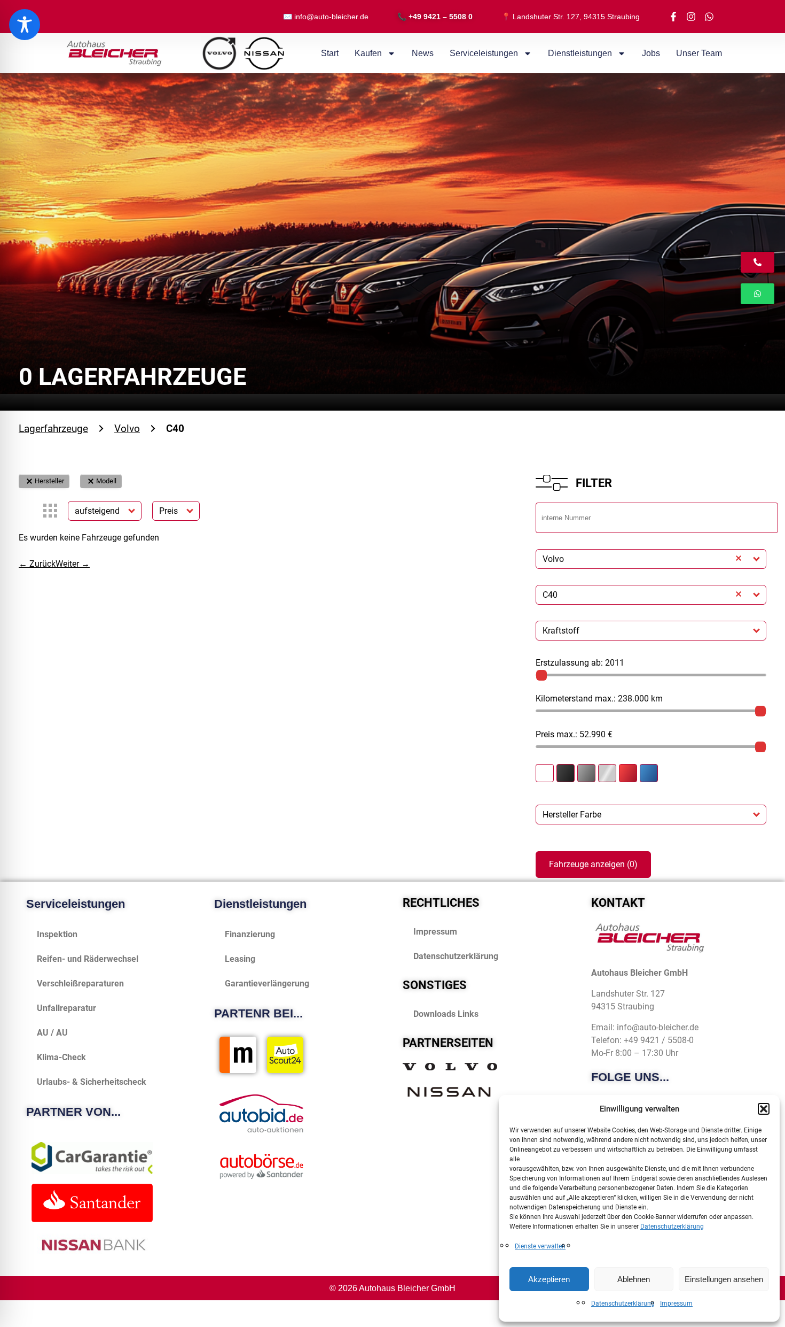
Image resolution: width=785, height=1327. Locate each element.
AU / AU (52, 1033)
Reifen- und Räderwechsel (87, 959)
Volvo (127, 428)
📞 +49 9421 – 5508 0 (435, 16)
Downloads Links (445, 1014)
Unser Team (699, 53)
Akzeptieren (549, 1279)
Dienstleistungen (580, 53)
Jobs (651, 53)
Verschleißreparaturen (80, 983)
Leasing (240, 959)
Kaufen (368, 53)
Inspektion (57, 934)
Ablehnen (633, 1279)
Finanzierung (250, 934)
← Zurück (37, 564)
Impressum (676, 1303)
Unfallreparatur (66, 1008)
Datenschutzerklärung (672, 1226)
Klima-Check (61, 1057)
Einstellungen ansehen (724, 1279)
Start (330, 53)
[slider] (541, 675)
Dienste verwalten (540, 1246)
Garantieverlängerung (267, 983)
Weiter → (73, 564)
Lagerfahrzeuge (53, 428)
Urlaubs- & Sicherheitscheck (91, 1082)
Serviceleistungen (484, 53)
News (423, 53)
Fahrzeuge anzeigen (593, 864)
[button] (763, 1109)
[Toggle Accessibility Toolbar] (24, 24)
